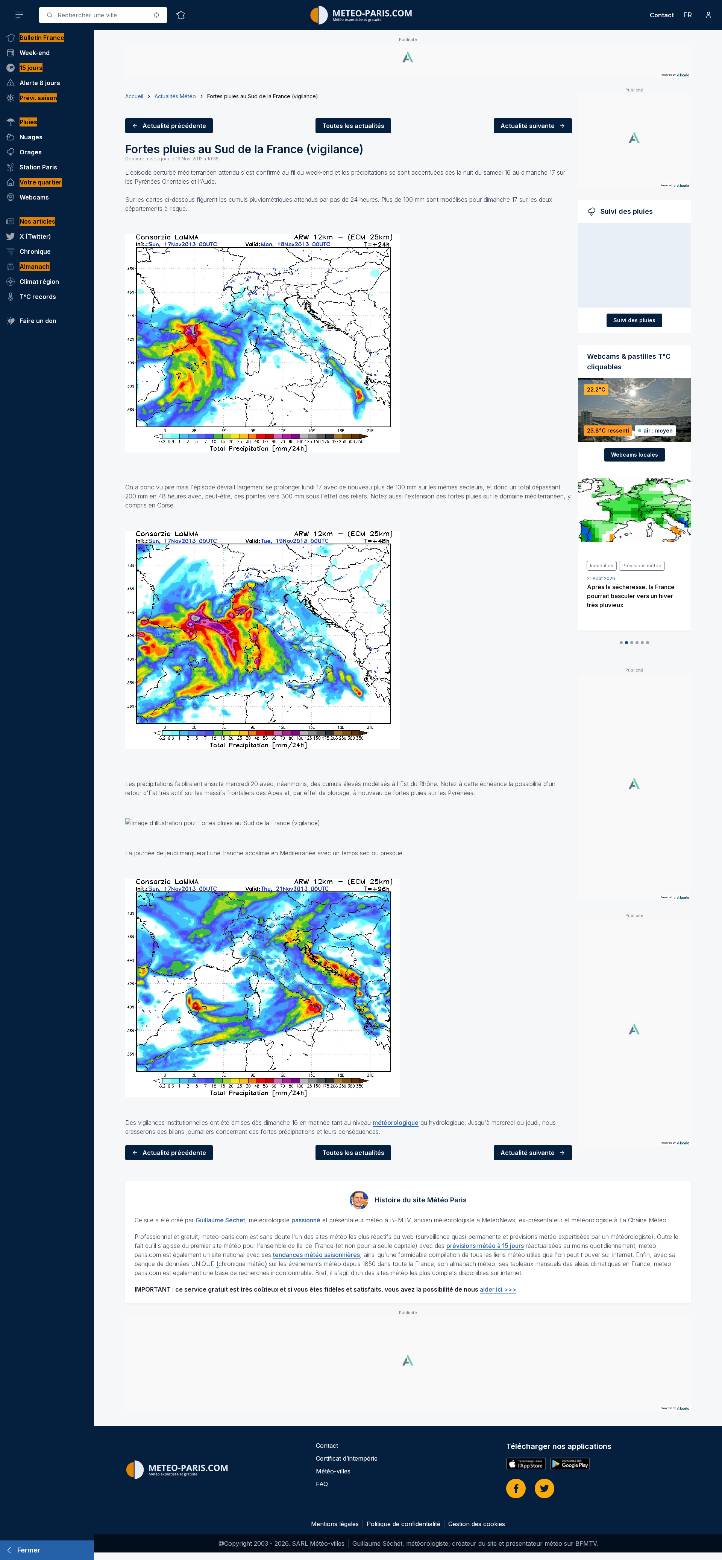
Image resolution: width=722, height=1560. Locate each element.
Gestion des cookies (476, 1524)
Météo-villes (333, 1471)
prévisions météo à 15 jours (485, 1245)
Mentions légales (335, 1524)
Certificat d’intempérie (347, 1458)
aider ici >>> (498, 1289)
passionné (305, 1220)
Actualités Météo (175, 96)
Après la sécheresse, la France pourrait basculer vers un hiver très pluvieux (631, 596)
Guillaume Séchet (220, 1220)
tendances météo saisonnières (316, 1254)
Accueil (134, 96)
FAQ (322, 1484)
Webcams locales (634, 454)
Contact (662, 15)
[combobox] (103, 15)
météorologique (396, 1122)
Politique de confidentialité (403, 1524)
